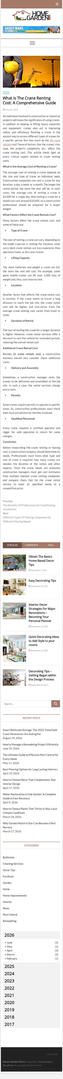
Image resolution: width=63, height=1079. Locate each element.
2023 (9, 981)
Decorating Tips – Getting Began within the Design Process (42, 675)
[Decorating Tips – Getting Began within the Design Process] (14, 671)
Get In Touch (52, 1054)
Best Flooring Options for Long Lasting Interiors (30, 769)
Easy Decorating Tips (42, 581)
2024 (9, 973)
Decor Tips (9, 870)
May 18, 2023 (11, 109)
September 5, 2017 (38, 570)
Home (6, 92)
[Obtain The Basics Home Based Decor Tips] (14, 556)
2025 (9, 966)
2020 (9, 1002)
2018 (9, 1017)
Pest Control (10, 914)
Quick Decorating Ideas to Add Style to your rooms (44, 641)
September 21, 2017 (39, 650)
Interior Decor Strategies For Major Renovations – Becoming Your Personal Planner (42, 613)
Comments (31, 545)
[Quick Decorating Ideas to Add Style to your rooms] (14, 636)
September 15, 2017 (39, 626)
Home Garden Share (14, 1061)
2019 (9, 1010)
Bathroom (8, 857)
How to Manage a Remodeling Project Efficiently (30, 744)
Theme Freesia (45, 1061)
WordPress (8, 1065)
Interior (7, 901)
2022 (9, 988)
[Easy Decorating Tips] (14, 580)
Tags (51, 545)
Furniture (8, 876)
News (6, 908)
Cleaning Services (13, 863)
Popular (12, 545)
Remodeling (9, 920)
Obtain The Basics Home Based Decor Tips (41, 561)
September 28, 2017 (39, 685)
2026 (9, 935)
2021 (9, 995)
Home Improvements (15, 895)
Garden (7, 882)
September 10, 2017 (39, 586)
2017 (9, 1024)
